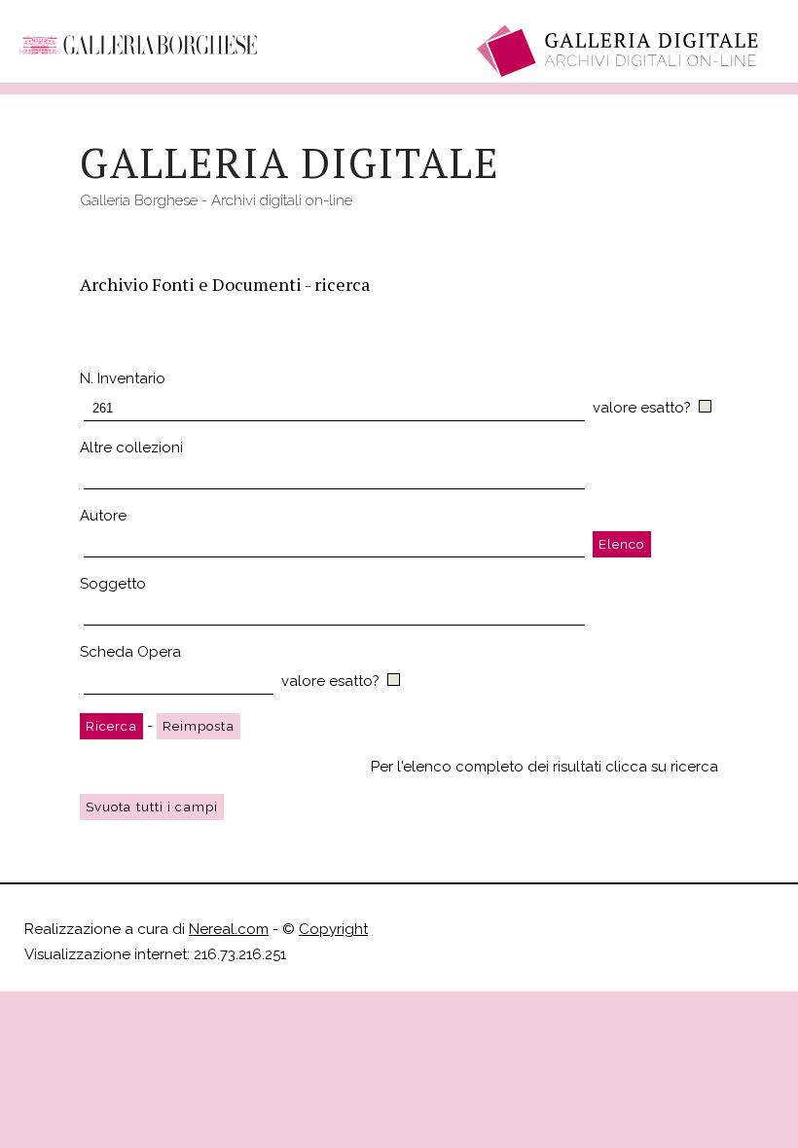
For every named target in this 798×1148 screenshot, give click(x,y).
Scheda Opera (130, 652)
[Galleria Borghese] (138, 37)
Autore (103, 515)
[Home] (620, 50)
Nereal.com (229, 929)
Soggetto (113, 583)
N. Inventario (122, 378)
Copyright (333, 929)
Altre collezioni (131, 447)
